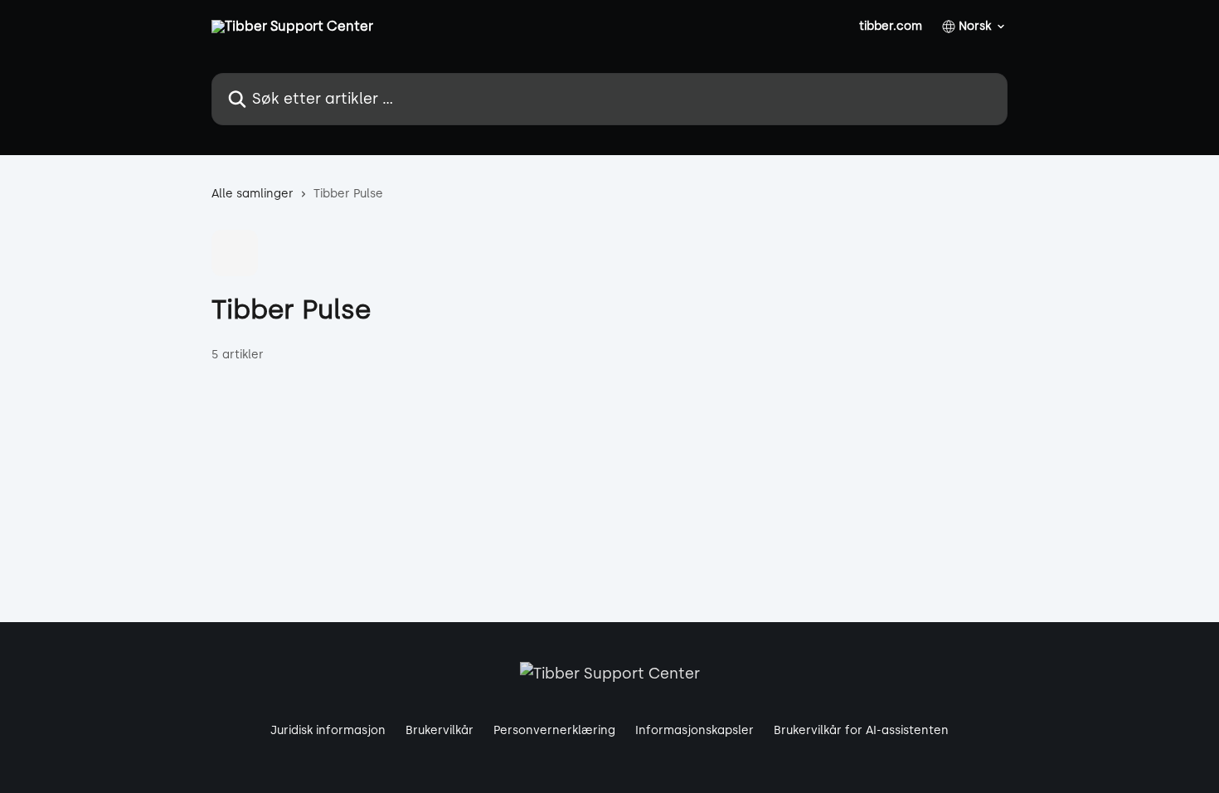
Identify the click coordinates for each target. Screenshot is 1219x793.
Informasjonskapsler (694, 730)
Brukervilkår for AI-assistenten (861, 730)
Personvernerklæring (554, 730)
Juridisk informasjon (328, 730)
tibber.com (890, 26)
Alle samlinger (252, 194)
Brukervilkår (440, 730)
